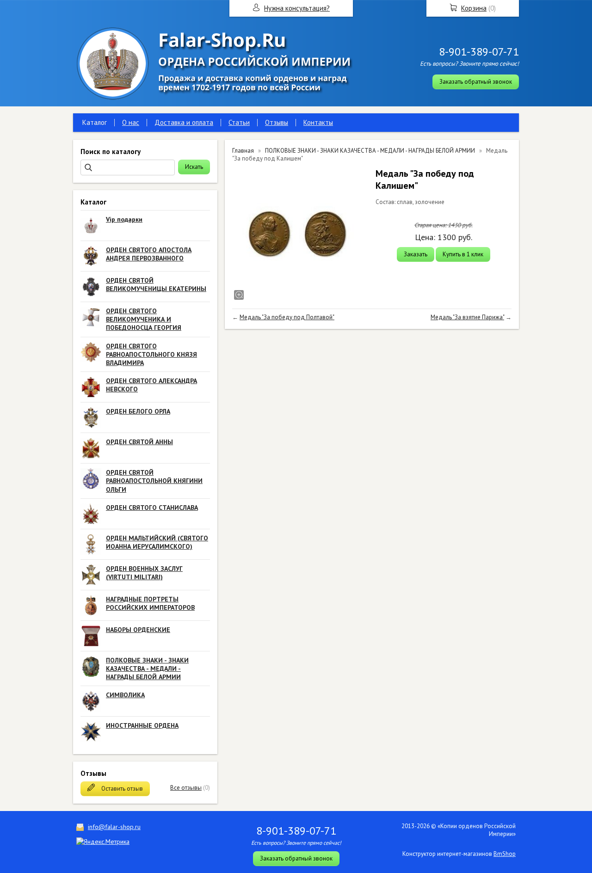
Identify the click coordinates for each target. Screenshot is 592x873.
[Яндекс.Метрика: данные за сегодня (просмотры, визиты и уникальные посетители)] (103, 841)
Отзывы (276, 122)
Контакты (318, 122)
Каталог (94, 122)
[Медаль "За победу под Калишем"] (299, 234)
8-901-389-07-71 (479, 51)
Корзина (474, 8)
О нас (130, 122)
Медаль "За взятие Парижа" (467, 317)
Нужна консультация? (297, 8)
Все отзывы (186, 788)
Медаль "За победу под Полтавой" (287, 317)
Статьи (239, 122)
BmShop (504, 854)
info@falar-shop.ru (114, 827)
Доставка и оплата (183, 122)
